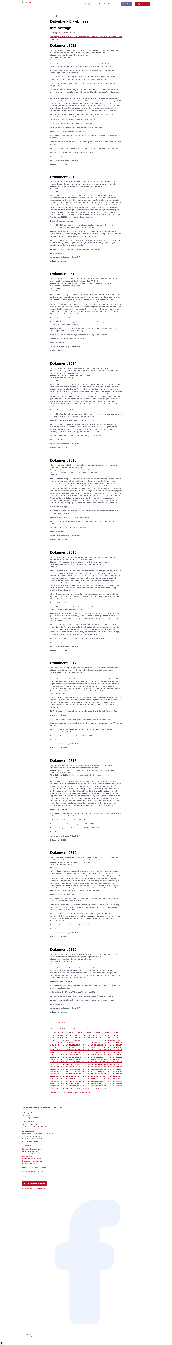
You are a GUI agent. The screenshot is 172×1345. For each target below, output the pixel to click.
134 (89, 1042)
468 (54, 1079)
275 (98, 1057)
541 (67, 1086)
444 (51, 1076)
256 (111, 1055)
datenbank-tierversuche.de (31, 1149)
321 (98, 1062)
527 (95, 1083)
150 (67, 1045)
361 (80, 1067)
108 (79, 1040)
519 (70, 1083)
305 (120, 1059)
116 (103, 1040)
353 (54, 1067)
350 (117, 1064)
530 (105, 1083)
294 (86, 1059)
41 (65, 1035)
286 (61, 1059)
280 (114, 1057)
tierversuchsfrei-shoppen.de (32, 1161)
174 (70, 1047)
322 (101, 1062)
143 (117, 1042)
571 (89, 1088)
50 (85, 1035)
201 (83, 1050)
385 (83, 1069)
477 (83, 1079)
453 (80, 1076)
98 (120, 1038)
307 (54, 1062)
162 (105, 1045)
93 (109, 1038)
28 (106, 1033)
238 (54, 1055)
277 (105, 1057)
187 (111, 1047)
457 (92, 1076)
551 (98, 1086)
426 (67, 1074)
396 (117, 1069)
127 (67, 1042)
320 (95, 1062)
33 (117, 1033)
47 (78, 1035)
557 (117, 1086)
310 (64, 1062)
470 (61, 1079)
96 (116, 1038)
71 (60, 1038)
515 (58, 1083)
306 (51, 1062)
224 (83, 1052)
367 (98, 1067)
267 (73, 1057)
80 (80, 1038)
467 (51, 1079)
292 (80, 1059)
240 (61, 1055)
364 (89, 1067)
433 (89, 1074)
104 (66, 1040)
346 (105, 1064)
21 (90, 1033)
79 (78, 1038)
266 (70, 1057)
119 (112, 1040)
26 (101, 1033)
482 (98, 1079)
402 (64, 1071)
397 (120, 1069)
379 (64, 1069)
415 (105, 1071)
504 (95, 1081)
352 (51, 1067)
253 (101, 1055)
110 (85, 1040)
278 (108, 1057)
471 (64, 1079)
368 (101, 1067)
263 (61, 1057)
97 (118, 1038)
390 (98, 1069)
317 (86, 1062)
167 (120, 1045)
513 (51, 1083)
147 (58, 1045)
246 (80, 1055)
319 (92, 1062)
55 (96, 1035)
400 (58, 1071)
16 (79, 1033)
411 (92, 1071)
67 (51, 1038)
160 (98, 1045)
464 (114, 1076)
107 (75, 1040)
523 (83, 1083)
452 (76, 1076)
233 (111, 1052)
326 (114, 1062)
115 (100, 1040)
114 (97, 1040)
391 (101, 1069)
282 (120, 1057)
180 (89, 1047)
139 (105, 1042)
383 (76, 1069)
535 (120, 1083)
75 (69, 1038)
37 (56, 1035)
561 (58, 1088)
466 (120, 1076)
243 (70, 1055)
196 (67, 1050)
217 (61, 1052)
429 (76, 1074)
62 (112, 1035)
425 (64, 1074)
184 (101, 1047)
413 (98, 1071)
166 (117, 1045)
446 (58, 1076)
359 (73, 1067)
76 (71, 1038)
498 (76, 1081)
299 (101, 1059)
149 (64, 1045)
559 (51, 1088)
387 (89, 1069)
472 (67, 1079)
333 (64, 1064)
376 (54, 1069)
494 (64, 1081)
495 (67, 1081)
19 (86, 1033)
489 (120, 1079)
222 (76, 1052)
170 (58, 1047)
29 (108, 1033)
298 (98, 1059)
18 (84, 1033)
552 (101, 1086)
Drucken (53, 1092)
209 (108, 1050)
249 (89, 1055)
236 (120, 1052)
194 (61, 1050)
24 (97, 1033)
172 (64, 1047)
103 (63, 1040)
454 (83, 1076)
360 (76, 1067)
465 (117, 1076)
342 (92, 1064)
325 (111, 1062)
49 (83, 1035)
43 (69, 1035)
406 (76, 1071)
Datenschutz (29, 1337)
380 (67, 1069)
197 (70, 1050)
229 (98, 1052)
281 (117, 1057)
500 (83, 1081)
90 (103, 1038)
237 (51, 1055)
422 (54, 1074)
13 (72, 1033)
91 (105, 1038)
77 (74, 1038)
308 (58, 1062)
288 (67, 1059)
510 (114, 1081)
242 (67, 1055)
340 (86, 1064)
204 (92, 1050)
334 (67, 1064)
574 (98, 1088)
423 (58, 1074)
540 (64, 1086)
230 (101, 1052)
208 (105, 1050)
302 (111, 1059)
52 (89, 1035)
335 (70, 1064)
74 (67, 1038)
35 (51, 1035)
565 (70, 1088)
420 (120, 1071)
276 (101, 1057)
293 (83, 1059)
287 (64, 1059)
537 (54, 1086)
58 (103, 1035)
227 (92, 1052)
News (116, 4)
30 (110, 1033)
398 (51, 1071)
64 (116, 1035)
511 (117, 1081)
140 (108, 1042)
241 (64, 1055)
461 (105, 1076)
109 (82, 1040)
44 (71, 1035)
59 (105, 1035)
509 (111, 1081)
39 (60, 1035)
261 (54, 1057)
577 (108, 1088)
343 (95, 1064)
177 (80, 1047)
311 (67, 1062)
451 (73, 1076)
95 (114, 1038)
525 (89, 1083)
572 (92, 1088)
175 (73, 1047)
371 (111, 1067)
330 (54, 1064)
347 (108, 1064)
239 (58, 1055)
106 (72, 1040)
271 (86, 1057)
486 (111, 1079)
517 (64, 1083)
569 (83, 1088)
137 (98, 1042)
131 (80, 1042)
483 (101, 1079)
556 (114, 1086)
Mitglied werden (142, 4)
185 (105, 1047)
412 (95, 1071)
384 (80, 1069)
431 (83, 1074)
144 (120, 1042)
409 (86, 1071)
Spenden (126, 4)
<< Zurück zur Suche (57, 1022)
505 (98, 1081)
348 (111, 1064)
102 (60, 1040)
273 (92, 1057)
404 (70, 1071)
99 (51, 1040)
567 (76, 1088)
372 (114, 1067)
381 (70, 1069)
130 (76, 1042)
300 (105, 1059)
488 (117, 1079)
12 (70, 1033)
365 (92, 1067)
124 (58, 1042)
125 (61, 1042)
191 (51, 1050)
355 (61, 1067)
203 (89, 1050)
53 (91, 1035)
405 (73, 1071)
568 (80, 1088)
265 (67, 1057)
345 (101, 1064)
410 (89, 1071)
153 (76, 1045)
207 (101, 1050)
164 (111, 1045)
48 (80, 1035)
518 (67, 1083)
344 (98, 1064)
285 (58, 1059)
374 (120, 1067)
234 (114, 1052)
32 (115, 1033)
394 (111, 1069)
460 (101, 1076)
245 (76, 1055)
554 (108, 1086)
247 (83, 1055)
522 (80, 1083)
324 (108, 1062)
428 (73, 1074)
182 (95, 1047)
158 (92, 1045)
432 (86, 1074)
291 (76, 1059)
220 (70, 1052)
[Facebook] (87, 1323)
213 (120, 1050)
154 (80, 1045)
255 (108, 1055)
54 (94, 1035)
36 (53, 1035)
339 (83, 1064)
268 (76, 1057)
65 (118, 1035)
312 (70, 1062)
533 (114, 1083)
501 (86, 1081)
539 (61, 1086)
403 (67, 1071)
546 (83, 1086)
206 (98, 1050)
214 (51, 1052)
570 (86, 1088)
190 (120, 1047)
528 (98, 1083)
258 (117, 1055)
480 (92, 1079)
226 (89, 1052)
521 (76, 1083)
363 (86, 1067)
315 (79, 1062)
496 (70, 1081)
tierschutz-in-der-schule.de (31, 1159)
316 (83, 1062)
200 (80, 1050)
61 (109, 1035)
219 (67, 1052)
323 (105, 1062)
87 (96, 1038)
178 (83, 1047)
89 (100, 1038)
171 (61, 1047)
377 (58, 1069)
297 (95, 1059)
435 (95, 1074)
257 (114, 1055)
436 (98, 1074)
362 (83, 1067)
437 (101, 1074)
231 (105, 1052)
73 (65, 1038)
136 (95, 1042)
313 (73, 1062)
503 (92, 1081)
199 (76, 1050)
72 (62, 1038)
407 (80, 1071)
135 (92, 1042)
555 (111, 1086)
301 (108, 1059)
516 (61, 1083)
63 (114, 1035)
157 (89, 1045)
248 (86, 1055)
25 (99, 1033)
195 (64, 1050)
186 (108, 1047)
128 (70, 1042)
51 (87, 1035)
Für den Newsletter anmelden (34, 1183)
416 (108, 1071)
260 (51, 1057)
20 (88, 1033)
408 (83, 1071)
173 (67, 1047)
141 (111, 1042)
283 (51, 1059)
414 (101, 1071)
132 (83, 1042)
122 (51, 1042)
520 (73, 1083)
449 (67, 1076)
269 (80, 1057)
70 (58, 1038)
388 (92, 1069)
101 (57, 1040)
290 (73, 1059)
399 (54, 1071)
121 (118, 1040)
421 (51, 1074)
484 (105, 1079)
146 (54, 1045)
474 (73, 1079)
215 (54, 1052)
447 (61, 1076)
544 (76, 1086)
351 (120, 1064)
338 (80, 1064)
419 (117, 1071)
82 (85, 1038)
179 (86, 1047)
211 (114, 1050)
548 (89, 1086)
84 (89, 1038)
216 (58, 1052)
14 (75, 1033)
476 (80, 1079)
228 (95, 1052)
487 (114, 1079)
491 (54, 1081)
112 (91, 1040)
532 (111, 1083)
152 (73, 1045)
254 (105, 1055)
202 (86, 1050)
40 (62, 1035)
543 (73, 1086)
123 (54, 1042)
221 (73, 1052)
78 (76, 1038)
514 (54, 1083)
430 (80, 1074)
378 (61, 1069)
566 (73, 1088)
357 (67, 1067)
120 (115, 1040)
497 (73, 1081)
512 (120, 1081)
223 (80, 1052)
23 (95, 1033)
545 (80, 1086)
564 (67, 1088)
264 (64, 1057)
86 (94, 1038)
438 (105, 1074)
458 (95, 1076)
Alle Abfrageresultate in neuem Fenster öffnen (73, 1092)
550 (95, 1086)
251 (95, 1055)
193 (58, 1050)
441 (114, 1074)
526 (92, 1083)
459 (98, 1076)
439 (108, 1074)
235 (117, 1052)
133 (86, 1042)
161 (101, 1045)
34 (119, 1033)
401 (61, 1071)
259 (120, 1055)
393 (108, 1069)
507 (105, 1081)
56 (98, 1035)
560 (54, 1088)
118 (109, 1040)
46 (76, 1035)
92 (107, 1038)
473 (70, 1079)
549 (92, 1086)
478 (86, 1079)
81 (83, 1038)
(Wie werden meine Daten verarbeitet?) (33, 1188)
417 (111, 1071)
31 (113, 1033)
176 (76, 1047)
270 (83, 1057)
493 (61, 1081)
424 (61, 1074)
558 (120, 1086)
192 (54, 1050)
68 (53, 1038)
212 (117, 1050)
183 (98, 1047)
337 (76, 1064)
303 (114, 1059)
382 (73, 1069)
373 (117, 1067)
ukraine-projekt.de (28, 1163)
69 (56, 1038)
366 (95, 1067)
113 (94, 1040)
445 (54, 1076)
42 (67, 1035)
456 (89, 1076)
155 (83, 1045)
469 (58, 1079)
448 (64, 1076)
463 (111, 1076)
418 (114, 1071)
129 (73, 1042)
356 (64, 1067)
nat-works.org (27, 1156)
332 (61, 1064)
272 (89, 1057)
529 (101, 1083)
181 (92, 1047)
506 (101, 1081)
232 (108, 1052)
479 (89, 1079)
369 (105, 1067)
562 (61, 1088)
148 (61, 1045)
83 (87, 1038)
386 (86, 1069)
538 (58, 1086)
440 (111, 1074)
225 (86, 1052)
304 (117, 1059)
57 (100, 1035)
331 (58, 1064)
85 (91, 1038)
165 (114, 1045)
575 (101, 1088)
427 (70, 1074)
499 (80, 1081)
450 (70, 1076)
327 (117, 1062)
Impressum (29, 1334)
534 (117, 1083)
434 (92, 1074)
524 (86, 1083)
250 (92, 1055)
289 (70, 1059)
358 (70, 1067)
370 (108, 1067)
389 (95, 1069)
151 (70, 1045)
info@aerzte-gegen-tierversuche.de (34, 1126)
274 (95, 1057)
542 (70, 1086)
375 (51, 1069)
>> (111, 1088)
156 (86, 1045)
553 (105, 1086)
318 (89, 1062)
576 (105, 1088)
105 (69, 1040)
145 (51, 1045)
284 (54, 1059)
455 (86, 1076)
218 (64, 1052)
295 (89, 1059)
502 (89, 1081)
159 (95, 1045)
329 (51, 1064)
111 (88, 1040)
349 (114, 1064)
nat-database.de (28, 1154)
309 (61, 1062)
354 (58, 1067)
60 (107, 1035)
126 (64, 1042)
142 (114, 1042)
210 (111, 1050)
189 (117, 1047)
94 (112, 1038)
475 (76, 1079)
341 (89, 1064)
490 (51, 1081)
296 (92, 1059)
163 (108, 1045)
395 (114, 1069)
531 (108, 1083)
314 (76, 1062)
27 (104, 1033)
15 (77, 1033)
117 (106, 1040)
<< (51, 1033)
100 (54, 1040)
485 (108, 1079)
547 (86, 1086)
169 (54, 1047)
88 (98, 1038)
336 (73, 1064)
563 (64, 1088)
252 (98, 1055)
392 (105, 1069)
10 (66, 1033)
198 (73, 1050)
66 (120, 1035)
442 (117, 1074)
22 (92, 1033)
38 (58, 1035)
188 (114, 1047)
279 (111, 1057)
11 (68, 1033)
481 (95, 1079)
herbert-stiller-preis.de (30, 1151)
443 (120, 1074)
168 (51, 1047)
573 (95, 1088)
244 (73, 1055)
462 (108, 1076)
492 (58, 1081)
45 (74, 1035)
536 (51, 1086)
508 (108, 1081)
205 (95, 1050)
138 (101, 1042)
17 (81, 1033)
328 (120, 1062)
